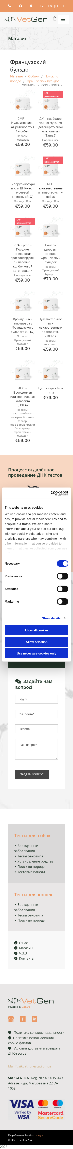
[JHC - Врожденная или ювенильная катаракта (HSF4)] (22, 371)
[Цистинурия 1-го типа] (50, 371)
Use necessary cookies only (36, 653)
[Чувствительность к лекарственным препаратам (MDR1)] (50, 302)
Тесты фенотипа (30, 856)
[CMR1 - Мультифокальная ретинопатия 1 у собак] (22, 101)
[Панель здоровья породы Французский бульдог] (50, 228)
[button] (62, 19)
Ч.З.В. (21, 953)
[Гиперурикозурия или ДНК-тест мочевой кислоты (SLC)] (22, 166)
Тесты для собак (32, 835)
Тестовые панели (31, 872)
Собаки (33, 76)
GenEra (26, 1006)
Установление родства (35, 861)
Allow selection (36, 641)
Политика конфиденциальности (36, 1032)
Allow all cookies (36, 630)
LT (56, 6)
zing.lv (39, 1135)
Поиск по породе (31, 866)
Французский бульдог (43, 81)
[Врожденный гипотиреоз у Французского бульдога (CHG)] (22, 302)
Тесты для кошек (33, 894)
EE (63, 6)
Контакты (24, 958)
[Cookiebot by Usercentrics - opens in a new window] (51, 493)
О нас (21, 943)
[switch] (62, 576)
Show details (51, 618)
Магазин (16, 76)
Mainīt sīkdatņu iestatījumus (29, 1066)
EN (50, 6)
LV (42, 6)
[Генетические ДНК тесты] (25, 20)
